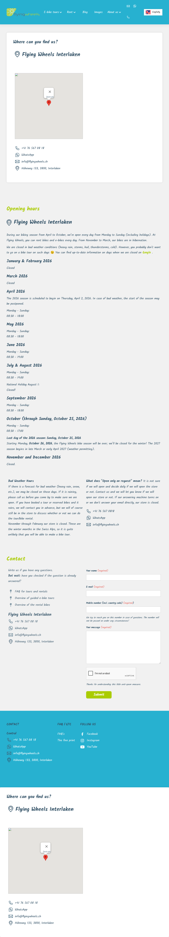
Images (98, 12)
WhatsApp (27, 155)
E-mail (95, 587)
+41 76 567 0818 (103, 511)
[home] (23, 12)
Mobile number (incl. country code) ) (110, 603)
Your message (98, 627)
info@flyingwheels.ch (34, 161)
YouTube (92, 747)
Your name (97, 571)
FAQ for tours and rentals (31, 591)
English (155, 12)
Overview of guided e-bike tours (34, 598)
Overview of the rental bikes (32, 605)
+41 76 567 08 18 (32, 148)
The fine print (66, 740)
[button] (53, 12)
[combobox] (153, 12)
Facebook (92, 734)
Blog (85, 12)
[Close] (50, 92)
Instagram (93, 740)
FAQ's (61, 734)
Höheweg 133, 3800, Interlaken (40, 168)
